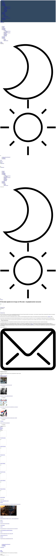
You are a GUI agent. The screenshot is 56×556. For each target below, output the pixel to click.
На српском (4, 19)
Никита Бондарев (3, 446)
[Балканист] (2, 0)
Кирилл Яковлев (2, 480)
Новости (3, 2)
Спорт (5, 14)
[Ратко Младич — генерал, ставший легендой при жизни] (3, 394)
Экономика (3, 4)
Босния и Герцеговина (3, 375)
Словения (5, 179)
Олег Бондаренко (3, 437)
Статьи (3, 27)
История (3, 12)
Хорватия (5, 11)
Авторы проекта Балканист (6, 157)
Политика (3, 3)
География (3, 5)
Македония (5, 34)
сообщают (49, 316)
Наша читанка (6, 16)
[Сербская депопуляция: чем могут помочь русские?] (3, 383)
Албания (5, 9)
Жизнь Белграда (8, 31)
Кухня (5, 15)
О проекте (3, 18)
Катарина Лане (2, 307)
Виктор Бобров (2, 497)
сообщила (31, 324)
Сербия (5, 6)
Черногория (5, 7)
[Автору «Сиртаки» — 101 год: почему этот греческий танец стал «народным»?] (3, 405)
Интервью (3, 13)
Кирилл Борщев (2, 463)
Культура (3, 38)
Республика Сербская (7, 8)
